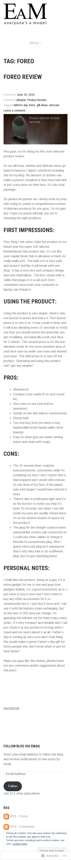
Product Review (36, 100)
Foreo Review (23, 77)
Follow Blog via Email (22, 746)
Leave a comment (14, 110)
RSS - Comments (22, 826)
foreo (32, 105)
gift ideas (42, 105)
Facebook (11, 708)
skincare (54, 105)
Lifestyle (21, 100)
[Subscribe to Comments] (6, 826)
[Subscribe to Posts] (6, 816)
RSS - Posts (19, 816)
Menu (34, 43)
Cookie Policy (19, 844)
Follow (12, 786)
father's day (21, 105)
